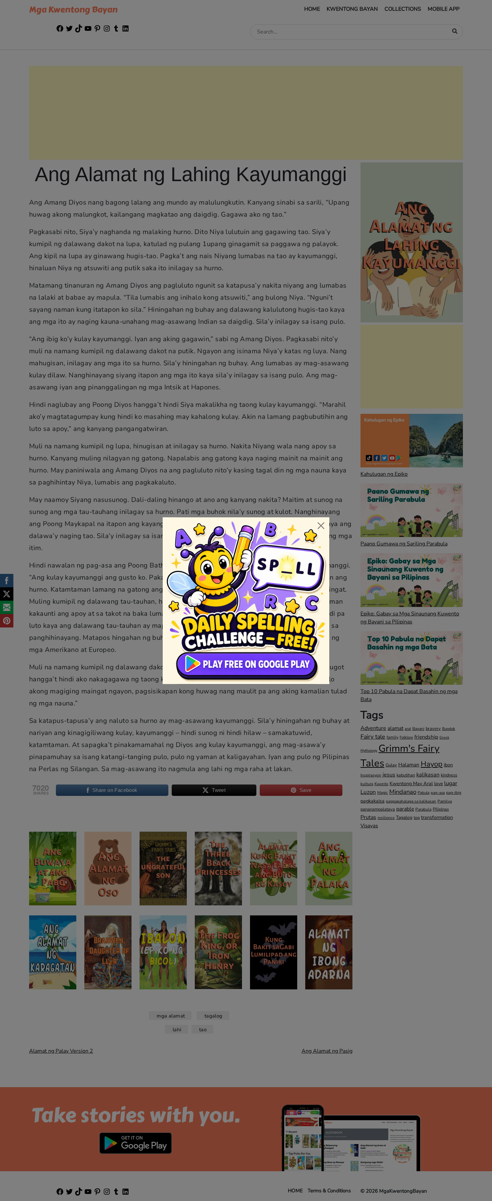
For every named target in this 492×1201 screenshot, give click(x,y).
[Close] (321, 526)
